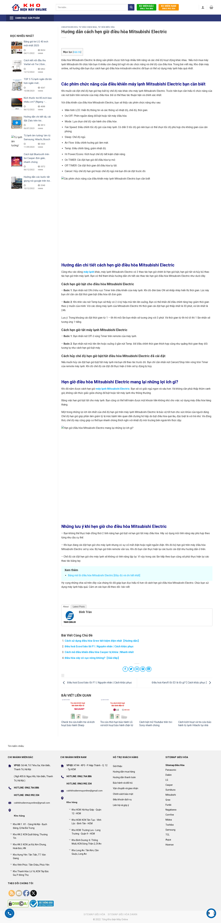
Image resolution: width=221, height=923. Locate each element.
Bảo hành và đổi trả (123, 783)
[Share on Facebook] (125, 669)
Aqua (168, 839)
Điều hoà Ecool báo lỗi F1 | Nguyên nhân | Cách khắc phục (99, 646)
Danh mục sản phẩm (27, 18)
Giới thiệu (117, 766)
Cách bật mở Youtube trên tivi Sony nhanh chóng (155, 723)
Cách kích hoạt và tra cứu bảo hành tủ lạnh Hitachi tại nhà (194, 723)
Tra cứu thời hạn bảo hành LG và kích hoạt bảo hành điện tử (116, 723)
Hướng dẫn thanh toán (124, 777)
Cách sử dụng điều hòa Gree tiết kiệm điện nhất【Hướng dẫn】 (102, 640)
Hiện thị (77, 52)
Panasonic (171, 770)
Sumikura (170, 789)
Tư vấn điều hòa (106, 27)
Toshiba (170, 824)
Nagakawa (171, 809)
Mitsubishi (171, 795)
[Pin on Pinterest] (142, 669)
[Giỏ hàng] (211, 7)
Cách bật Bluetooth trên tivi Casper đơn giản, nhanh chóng (36, 158)
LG (167, 780)
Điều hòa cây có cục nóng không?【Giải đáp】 (92, 657)
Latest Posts (79, 606)
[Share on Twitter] (131, 669)
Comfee (170, 814)
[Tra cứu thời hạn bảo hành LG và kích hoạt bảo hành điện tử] (117, 709)
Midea (169, 819)
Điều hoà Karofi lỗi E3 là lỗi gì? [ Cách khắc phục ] (179, 682)
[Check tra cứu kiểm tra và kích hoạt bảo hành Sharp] (78, 709)
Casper (169, 785)
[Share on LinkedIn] (148, 669)
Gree (168, 800)
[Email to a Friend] (137, 669)
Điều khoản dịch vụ (122, 799)
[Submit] (131, 7)
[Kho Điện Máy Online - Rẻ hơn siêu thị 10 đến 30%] (29, 7)
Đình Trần (85, 612)
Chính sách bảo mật (123, 794)
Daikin (169, 775)
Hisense (170, 844)
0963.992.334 (168, 7)
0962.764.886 (146, 7)
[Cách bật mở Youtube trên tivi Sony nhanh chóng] (156, 709)
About (66, 606)
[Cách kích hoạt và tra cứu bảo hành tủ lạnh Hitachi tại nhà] (195, 709)
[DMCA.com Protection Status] (18, 903)
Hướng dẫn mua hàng (124, 771)
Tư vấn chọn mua (88, 27)
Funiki (168, 805)
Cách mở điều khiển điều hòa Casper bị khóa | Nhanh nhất (99, 652)
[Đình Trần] (69, 616)
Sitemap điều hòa (94, 914)
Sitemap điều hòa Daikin (122, 914)
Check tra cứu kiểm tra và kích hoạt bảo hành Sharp (78, 723)
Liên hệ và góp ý (121, 805)
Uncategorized (69, 27)
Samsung (170, 829)
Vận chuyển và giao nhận (125, 788)
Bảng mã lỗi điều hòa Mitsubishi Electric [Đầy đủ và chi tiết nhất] (104, 575)
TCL (168, 834)
